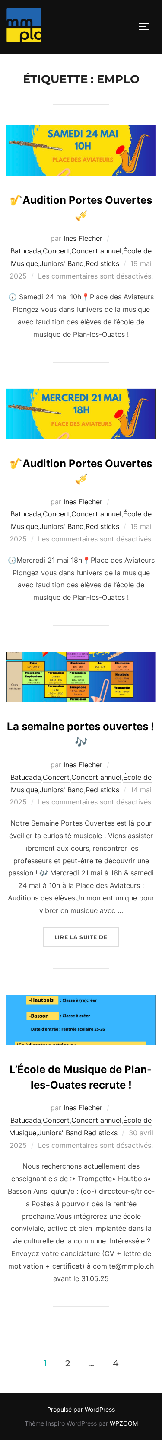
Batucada (25, 251)
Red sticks (102, 263)
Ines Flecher (83, 238)
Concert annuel (96, 251)
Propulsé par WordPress (81, 1409)
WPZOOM (124, 1423)
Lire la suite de (86, 936)
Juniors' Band (62, 263)
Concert (56, 251)
